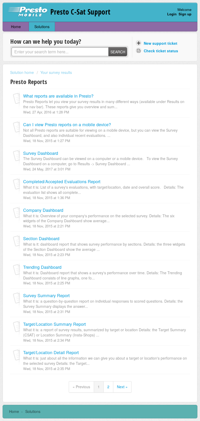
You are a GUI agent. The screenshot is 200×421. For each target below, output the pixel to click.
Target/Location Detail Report (51, 352)
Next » (122, 386)
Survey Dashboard (40, 153)
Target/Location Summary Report (54, 324)
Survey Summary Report (46, 295)
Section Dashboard (41, 238)
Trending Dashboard (42, 267)
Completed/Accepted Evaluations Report (62, 181)
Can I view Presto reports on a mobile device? (67, 124)
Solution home (22, 72)
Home (16, 26)
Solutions (41, 26)
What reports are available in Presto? (58, 96)
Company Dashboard (43, 210)
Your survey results (56, 72)
